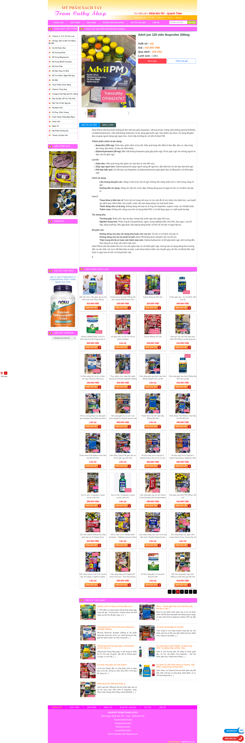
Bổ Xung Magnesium (60, 57)
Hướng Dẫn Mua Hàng (113, 23)
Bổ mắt (55, 80)
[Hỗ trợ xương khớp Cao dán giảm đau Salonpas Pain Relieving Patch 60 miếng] (92, 403)
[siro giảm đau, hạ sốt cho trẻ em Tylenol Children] (122, 324)
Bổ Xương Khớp (58, 53)
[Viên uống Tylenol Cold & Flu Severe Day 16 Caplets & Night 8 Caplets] (92, 562)
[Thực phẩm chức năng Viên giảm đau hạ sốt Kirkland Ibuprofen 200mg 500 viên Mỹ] (122, 364)
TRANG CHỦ (58, 23)
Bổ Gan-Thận (57, 66)
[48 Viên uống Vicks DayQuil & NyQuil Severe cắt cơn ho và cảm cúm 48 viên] (152, 443)
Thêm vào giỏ (181, 61)
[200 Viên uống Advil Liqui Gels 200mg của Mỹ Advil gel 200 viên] (182, 562)
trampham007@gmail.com (126, 734)
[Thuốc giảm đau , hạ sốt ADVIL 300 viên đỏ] (183, 284)
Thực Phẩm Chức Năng (61, 85)
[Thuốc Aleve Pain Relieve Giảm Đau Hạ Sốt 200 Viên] (182, 403)
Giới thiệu (74, 707)
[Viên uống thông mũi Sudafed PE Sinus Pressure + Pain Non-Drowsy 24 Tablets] (122, 562)
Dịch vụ (170, 18)
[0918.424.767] (240, 738)
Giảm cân (56, 121)
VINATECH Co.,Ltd (188, 742)
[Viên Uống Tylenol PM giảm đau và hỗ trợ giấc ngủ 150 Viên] (122, 443)
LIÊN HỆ (155, 23)
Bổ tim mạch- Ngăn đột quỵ (63, 76)
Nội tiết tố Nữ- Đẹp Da (61, 103)
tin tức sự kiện (138, 23)
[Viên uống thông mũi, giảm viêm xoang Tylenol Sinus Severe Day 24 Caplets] (182, 522)
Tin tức (147, 707)
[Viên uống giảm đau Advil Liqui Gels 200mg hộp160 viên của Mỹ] (152, 364)
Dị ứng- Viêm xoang (60, 112)
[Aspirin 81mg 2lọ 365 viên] (152, 284)
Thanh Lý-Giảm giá (60, 135)
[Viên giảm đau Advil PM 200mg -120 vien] (182, 482)
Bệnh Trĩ (55, 126)
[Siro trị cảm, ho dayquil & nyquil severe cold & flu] (92, 482)
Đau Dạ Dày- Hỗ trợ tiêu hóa (63, 99)
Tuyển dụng (161, 18)
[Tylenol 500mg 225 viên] (152, 324)
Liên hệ (162, 707)
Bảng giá (179, 18)
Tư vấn (151, 18)
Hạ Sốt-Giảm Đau (59, 48)
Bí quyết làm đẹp (140, 18)
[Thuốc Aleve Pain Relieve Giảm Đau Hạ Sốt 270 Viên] (92, 443)
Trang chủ (57, 707)
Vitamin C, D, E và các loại (63, 36)
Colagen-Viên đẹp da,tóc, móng (65, 94)
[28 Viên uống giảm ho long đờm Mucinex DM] (153, 562)
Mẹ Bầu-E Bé (57, 108)
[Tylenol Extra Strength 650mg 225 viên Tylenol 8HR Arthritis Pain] (122, 284)
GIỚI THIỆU (75, 23)
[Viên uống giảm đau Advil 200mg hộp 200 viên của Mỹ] (183, 364)
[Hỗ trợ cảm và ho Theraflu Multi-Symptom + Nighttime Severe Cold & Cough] (122, 522)
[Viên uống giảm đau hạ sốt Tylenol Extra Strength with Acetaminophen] (152, 482)
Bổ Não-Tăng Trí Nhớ (60, 71)
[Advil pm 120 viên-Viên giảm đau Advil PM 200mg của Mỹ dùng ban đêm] (182, 324)
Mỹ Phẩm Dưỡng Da (60, 131)
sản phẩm (91, 23)
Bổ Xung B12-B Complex (62, 62)
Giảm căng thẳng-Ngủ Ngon (63, 117)
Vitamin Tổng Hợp (59, 89)
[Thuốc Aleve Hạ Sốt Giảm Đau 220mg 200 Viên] (152, 403)
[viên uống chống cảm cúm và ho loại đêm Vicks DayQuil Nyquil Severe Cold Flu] (152, 522)
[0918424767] (241, 730)
